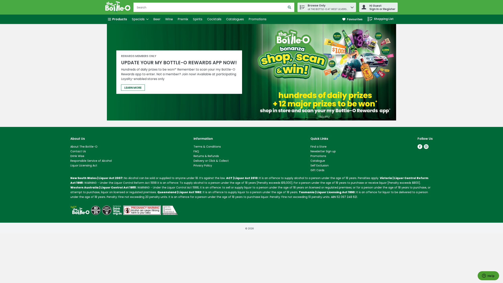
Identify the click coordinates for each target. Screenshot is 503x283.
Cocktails (214, 19)
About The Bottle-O (83, 147)
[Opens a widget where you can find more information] (488, 276)
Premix (183, 19)
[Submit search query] (289, 7)
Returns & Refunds (206, 156)
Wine (169, 19)
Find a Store (318, 147)
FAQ (196, 151)
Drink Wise (77, 156)
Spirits (197, 19)
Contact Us (78, 151)
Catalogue (317, 161)
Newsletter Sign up (323, 151)
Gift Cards (317, 170)
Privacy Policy (203, 165)
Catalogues (235, 19)
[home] (118, 7)
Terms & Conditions (207, 147)
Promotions (257, 19)
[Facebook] (420, 148)
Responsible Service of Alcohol (91, 161)
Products (119, 19)
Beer (157, 19)
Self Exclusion (319, 165)
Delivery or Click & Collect (211, 161)
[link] (352, 19)
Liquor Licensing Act (83, 165)
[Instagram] (426, 148)
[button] (352, 6)
